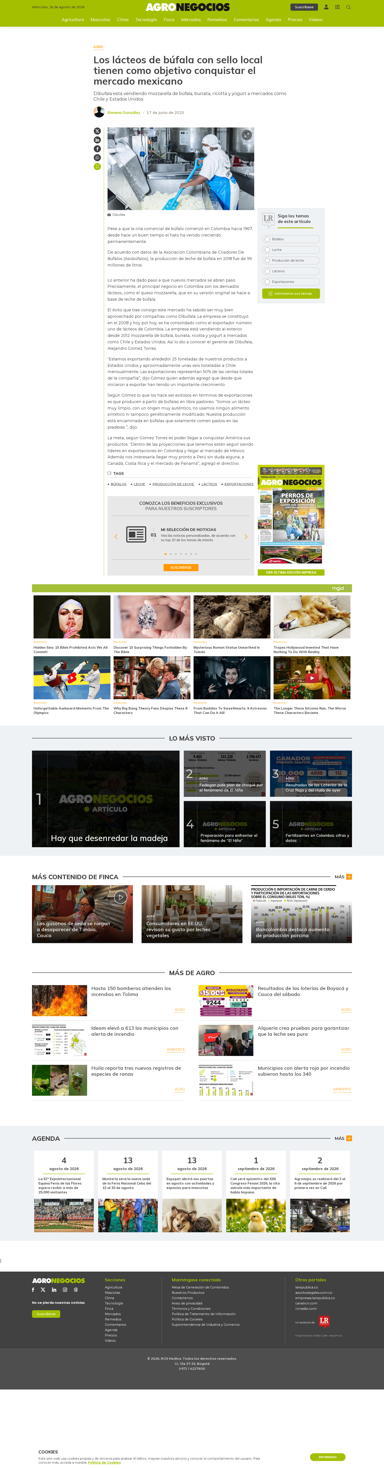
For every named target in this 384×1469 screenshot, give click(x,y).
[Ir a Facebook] (33, 1290)
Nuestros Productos (188, 1293)
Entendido (328, 1457)
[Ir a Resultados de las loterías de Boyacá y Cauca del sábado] (226, 1000)
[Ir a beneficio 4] (181, 554)
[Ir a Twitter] (43, 1290)
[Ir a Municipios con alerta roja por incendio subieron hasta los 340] (226, 1080)
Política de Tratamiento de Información (204, 1314)
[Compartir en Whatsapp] (97, 157)
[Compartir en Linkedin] (97, 139)
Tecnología (146, 19)
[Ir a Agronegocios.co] (58, 1280)
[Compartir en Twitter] (97, 131)
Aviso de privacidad (187, 1303)
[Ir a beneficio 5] (186, 554)
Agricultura (73, 19)
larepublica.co (306, 1287)
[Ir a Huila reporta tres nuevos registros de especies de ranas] (59, 1080)
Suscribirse (46, 1314)
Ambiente (176, 1050)
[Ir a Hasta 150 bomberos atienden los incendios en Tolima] (59, 1000)
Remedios (217, 19)
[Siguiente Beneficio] (246, 537)
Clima (123, 19)
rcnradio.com (306, 1309)
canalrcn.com (306, 1303)
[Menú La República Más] (337, 7)
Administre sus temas (293, 293)
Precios (295, 19)
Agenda (273, 19)
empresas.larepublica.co (315, 1298)
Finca (169, 19)
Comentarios (246, 19)
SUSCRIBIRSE (181, 568)
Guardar (97, 166)
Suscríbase (304, 7)
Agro (180, 1010)
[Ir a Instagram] (65, 1290)
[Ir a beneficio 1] (165, 554)
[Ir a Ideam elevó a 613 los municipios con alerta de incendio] (59, 1040)
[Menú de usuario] (326, 7)
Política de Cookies (187, 1319)
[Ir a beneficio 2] (171, 554)
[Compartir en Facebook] (97, 148)
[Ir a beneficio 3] (176, 554)
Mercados (191, 19)
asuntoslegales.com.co (313, 1293)
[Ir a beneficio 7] (196, 554)
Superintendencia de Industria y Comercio (206, 1325)
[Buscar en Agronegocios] (348, 7)
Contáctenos (182, 1298)
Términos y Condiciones (191, 1309)
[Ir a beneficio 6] (191, 554)
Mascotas (100, 19)
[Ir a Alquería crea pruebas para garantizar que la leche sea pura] (226, 1040)
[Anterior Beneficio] (116, 537)
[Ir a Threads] (76, 1290)
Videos (315, 19)
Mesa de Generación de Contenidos (200, 1287)
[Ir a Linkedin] (54, 1290)
